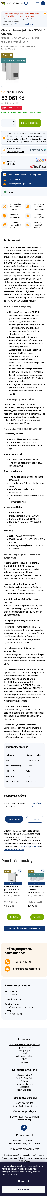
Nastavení (23, 1181)
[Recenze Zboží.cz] (38, 166)
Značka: (8, 49)
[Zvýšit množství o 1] (14, 121)
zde (17, 1174)
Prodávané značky (24, 1089)
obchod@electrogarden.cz (20, 184)
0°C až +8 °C (31, 781)
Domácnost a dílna (24, 1084)
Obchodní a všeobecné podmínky (24, 1044)
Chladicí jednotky (33, 755)
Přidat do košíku (29, 123)
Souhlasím (23, 1189)
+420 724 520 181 (16, 180)
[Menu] (43, 3)
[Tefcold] (37, 150)
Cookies (24, 1062)
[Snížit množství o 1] (14, 125)
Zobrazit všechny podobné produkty (24, 928)
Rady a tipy (24, 1050)
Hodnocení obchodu (24, 1056)
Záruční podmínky (30, 846)
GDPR (24, 1059)
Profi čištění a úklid (24, 1078)
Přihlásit (18, 24)
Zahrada (24, 1081)
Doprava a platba (25, 1047)
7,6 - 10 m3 (30, 776)
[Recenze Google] (41, 160)
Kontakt (24, 1053)
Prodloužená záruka (14, 849)
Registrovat (28, 24)
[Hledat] (32, 3)
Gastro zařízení (24, 1075)
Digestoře (24, 1087)
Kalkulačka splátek (14, 107)
